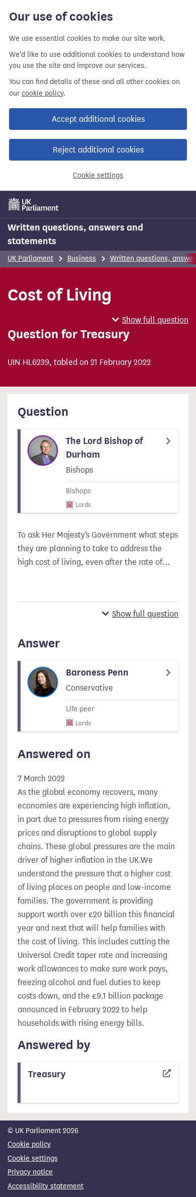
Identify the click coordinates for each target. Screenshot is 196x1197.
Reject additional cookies (98, 150)
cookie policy (42, 93)
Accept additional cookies (98, 119)
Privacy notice (30, 1172)
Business (81, 258)
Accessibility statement (45, 1186)
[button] (150, 320)
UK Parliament (30, 258)
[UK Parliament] (34, 204)
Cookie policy (29, 1144)
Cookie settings (98, 175)
